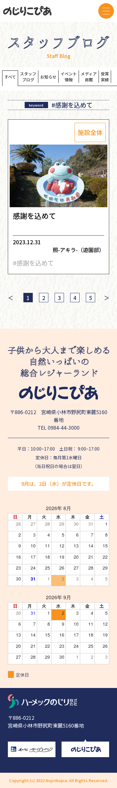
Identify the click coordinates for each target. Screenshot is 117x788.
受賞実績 (105, 77)
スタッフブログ (28, 77)
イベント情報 (69, 77)
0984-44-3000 (64, 427)
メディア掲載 (89, 77)
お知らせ (48, 77)
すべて (10, 77)
